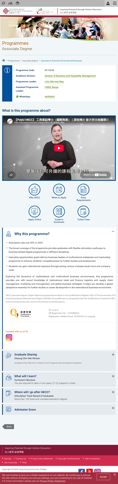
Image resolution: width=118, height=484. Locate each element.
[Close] (115, 474)
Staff (108, 3)
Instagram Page (97, 472)
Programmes (14, 61)
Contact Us (21, 458)
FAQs (24, 462)
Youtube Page (89, 472)
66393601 (50, 96)
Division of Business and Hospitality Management (70, 75)
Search (3, 3)
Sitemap (7, 458)
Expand (113, 231)
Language (17, 3)
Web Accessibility (92, 458)
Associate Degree (30, 61)
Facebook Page (81, 472)
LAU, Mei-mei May (54, 81)
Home (3, 60)
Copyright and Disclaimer (69, 458)
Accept (103, 476)
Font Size (10, 3)
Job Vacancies (10, 462)
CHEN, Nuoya (51, 87)
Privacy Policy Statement (42, 458)
